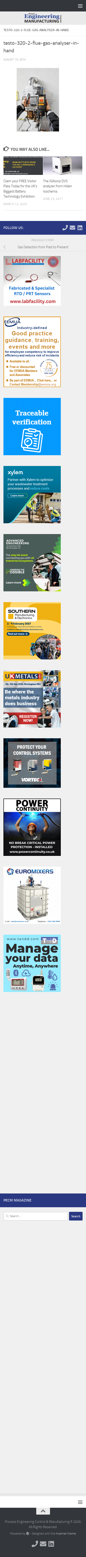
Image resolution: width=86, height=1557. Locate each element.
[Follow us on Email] (72, 227)
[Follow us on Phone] (65, 227)
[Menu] (80, 5)
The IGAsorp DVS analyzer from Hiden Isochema (57, 186)
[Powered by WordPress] (27, 1533)
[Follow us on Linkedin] (80, 227)
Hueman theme (66, 1533)
